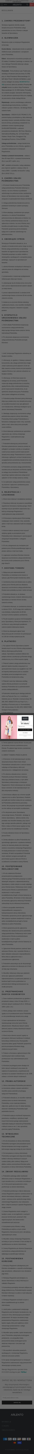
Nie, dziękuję (25, 732)
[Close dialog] (32, 716)
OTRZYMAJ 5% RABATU (25, 729)
